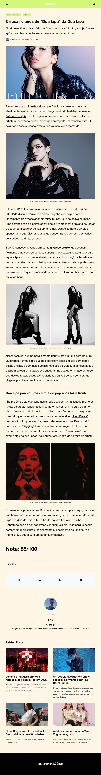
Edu (50, 619)
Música (26, 15)
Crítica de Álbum (13, 15)
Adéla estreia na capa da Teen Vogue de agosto (71, 732)
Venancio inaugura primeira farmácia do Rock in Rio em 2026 (26, 678)
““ (52, 218)
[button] (7, 4)
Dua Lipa (12, 564)
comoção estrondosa (32, 106)
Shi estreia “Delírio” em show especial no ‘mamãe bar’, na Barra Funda (71, 679)
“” (80, 416)
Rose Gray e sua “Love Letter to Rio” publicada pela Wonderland (26, 732)
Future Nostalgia (16, 116)
